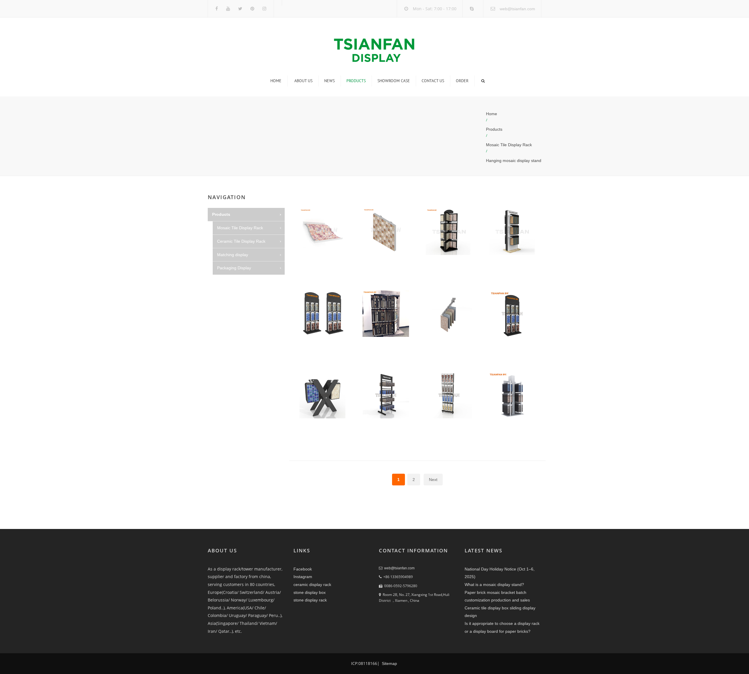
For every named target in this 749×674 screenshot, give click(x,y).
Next (433, 479)
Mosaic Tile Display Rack (509, 144)
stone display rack (310, 600)
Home (275, 80)
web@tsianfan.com (517, 8)
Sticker (228, 281)
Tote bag (230, 361)
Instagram (302, 576)
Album (228, 321)
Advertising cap (236, 334)
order (462, 80)
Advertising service (239, 294)
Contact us (433, 80)
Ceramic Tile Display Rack (241, 241)
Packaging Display (234, 268)
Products (356, 80)
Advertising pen (236, 348)
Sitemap (388, 663)
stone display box (309, 592)
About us (303, 80)
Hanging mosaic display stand (513, 160)
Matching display (232, 254)
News (329, 80)
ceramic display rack (312, 584)
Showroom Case (393, 80)
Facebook (302, 569)
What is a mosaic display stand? (494, 584)
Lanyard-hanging (238, 308)
